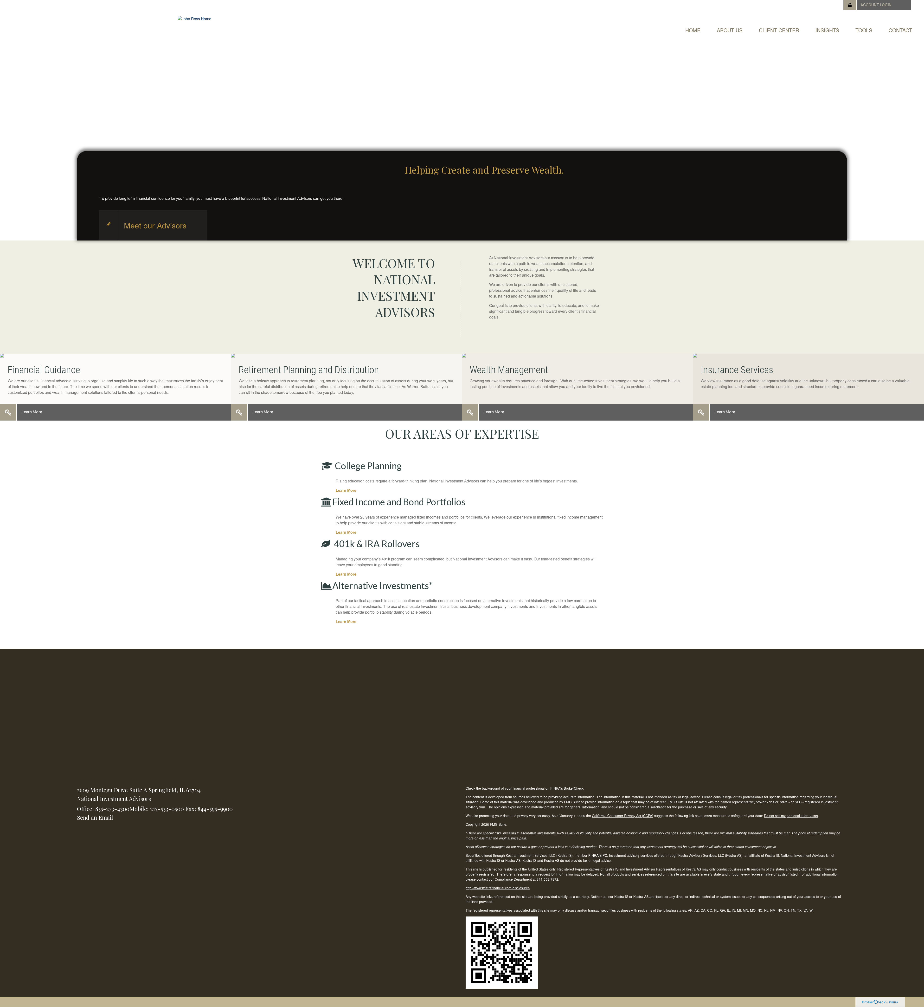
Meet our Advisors (155, 225)
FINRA (593, 855)
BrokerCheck (574, 788)
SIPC (603, 855)
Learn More (32, 411)
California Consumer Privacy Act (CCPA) (622, 815)
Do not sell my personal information (791, 815)
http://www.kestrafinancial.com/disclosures (498, 887)
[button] (730, 30)
